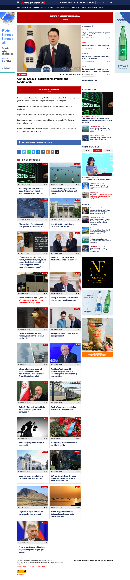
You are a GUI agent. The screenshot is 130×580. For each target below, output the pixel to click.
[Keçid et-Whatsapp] (86, 2)
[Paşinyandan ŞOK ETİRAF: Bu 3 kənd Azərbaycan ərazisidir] (32, 497)
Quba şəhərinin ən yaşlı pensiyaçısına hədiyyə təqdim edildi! (99, 187)
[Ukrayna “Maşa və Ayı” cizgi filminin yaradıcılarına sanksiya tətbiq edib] (32, 319)
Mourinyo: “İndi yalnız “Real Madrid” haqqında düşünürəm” (64, 258)
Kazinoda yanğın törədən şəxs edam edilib (31, 444)
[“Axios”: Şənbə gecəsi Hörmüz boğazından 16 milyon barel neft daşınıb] (65, 174)
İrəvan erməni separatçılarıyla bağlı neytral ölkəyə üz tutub (31, 477)
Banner (45, 164)
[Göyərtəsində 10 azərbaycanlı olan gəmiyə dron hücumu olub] (32, 209)
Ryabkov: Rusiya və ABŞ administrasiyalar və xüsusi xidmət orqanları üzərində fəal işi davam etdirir (64, 372)
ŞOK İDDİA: (101, 196)
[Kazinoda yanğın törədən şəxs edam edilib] (32, 428)
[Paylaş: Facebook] (19, 152)
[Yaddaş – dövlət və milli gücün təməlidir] (97, 164)
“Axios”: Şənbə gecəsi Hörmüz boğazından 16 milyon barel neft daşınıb (64, 190)
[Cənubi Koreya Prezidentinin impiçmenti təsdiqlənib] (49, 48)
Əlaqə (92, 560)
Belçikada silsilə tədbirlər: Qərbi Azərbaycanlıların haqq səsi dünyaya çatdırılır (100, 231)
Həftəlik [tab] (97, 150)
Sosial (50, 7)
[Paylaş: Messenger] (33, 152)
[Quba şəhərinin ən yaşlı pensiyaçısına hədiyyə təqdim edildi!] (85, 186)
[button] (57, 152)
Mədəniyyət (93, 7)
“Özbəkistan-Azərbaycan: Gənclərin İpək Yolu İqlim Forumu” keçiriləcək (100, 240)
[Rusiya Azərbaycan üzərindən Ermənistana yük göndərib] (65, 392)
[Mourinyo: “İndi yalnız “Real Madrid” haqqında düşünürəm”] (65, 243)
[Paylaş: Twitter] (24, 152)
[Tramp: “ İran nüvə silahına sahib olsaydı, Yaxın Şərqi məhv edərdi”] (65, 283)
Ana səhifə (21, 7)
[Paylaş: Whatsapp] (29, 152)
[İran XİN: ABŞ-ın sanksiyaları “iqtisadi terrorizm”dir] (65, 209)
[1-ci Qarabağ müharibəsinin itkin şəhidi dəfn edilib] (65, 428)
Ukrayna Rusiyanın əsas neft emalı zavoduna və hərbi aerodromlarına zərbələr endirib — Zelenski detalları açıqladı (33, 372)
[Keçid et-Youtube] (89, 2)
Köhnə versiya (108, 560)
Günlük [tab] (87, 150)
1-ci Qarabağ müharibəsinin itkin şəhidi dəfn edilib (64, 444)
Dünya (68, 7)
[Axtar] (111, 2)
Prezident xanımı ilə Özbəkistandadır (95, 46)
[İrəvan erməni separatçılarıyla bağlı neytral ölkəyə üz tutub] (32, 461)
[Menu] (19, 2)
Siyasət (43, 7)
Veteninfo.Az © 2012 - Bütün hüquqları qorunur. (31, 566)
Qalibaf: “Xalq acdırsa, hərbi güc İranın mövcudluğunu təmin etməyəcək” (32, 409)
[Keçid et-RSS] (92, 2)
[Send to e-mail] (52, 152)
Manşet (78, 164)
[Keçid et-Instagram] (80, 2)
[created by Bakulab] (65, 574)
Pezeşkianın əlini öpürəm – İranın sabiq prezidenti (64, 334)
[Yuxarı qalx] (124, 574)
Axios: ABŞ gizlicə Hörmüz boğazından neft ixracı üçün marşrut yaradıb (62, 514)
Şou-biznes (82, 7)
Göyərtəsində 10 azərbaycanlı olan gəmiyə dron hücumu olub (31, 225)
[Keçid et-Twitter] (77, 2)
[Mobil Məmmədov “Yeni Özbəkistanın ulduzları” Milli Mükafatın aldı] (85, 248)
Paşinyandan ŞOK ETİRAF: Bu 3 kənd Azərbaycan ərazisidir (31, 513)
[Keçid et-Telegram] (83, 2)
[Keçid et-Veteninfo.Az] (33, 2)
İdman (74, 7)
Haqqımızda (85, 560)
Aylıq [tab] (108, 150)
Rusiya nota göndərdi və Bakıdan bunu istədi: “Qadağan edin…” (96, 57)
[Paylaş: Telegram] (38, 152)
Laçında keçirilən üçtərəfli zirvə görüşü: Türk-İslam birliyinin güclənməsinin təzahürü (100, 211)
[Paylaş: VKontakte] (43, 152)
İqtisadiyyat (59, 7)
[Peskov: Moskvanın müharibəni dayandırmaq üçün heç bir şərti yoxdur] (32, 533)
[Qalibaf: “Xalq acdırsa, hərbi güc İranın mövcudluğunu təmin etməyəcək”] (32, 392)
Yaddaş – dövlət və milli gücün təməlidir (97, 179)
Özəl (29, 7)
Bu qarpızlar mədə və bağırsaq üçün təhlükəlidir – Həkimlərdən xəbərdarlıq (96, 70)
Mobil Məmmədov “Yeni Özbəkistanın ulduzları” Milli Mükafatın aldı (98, 249)
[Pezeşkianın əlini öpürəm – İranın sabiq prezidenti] (65, 319)
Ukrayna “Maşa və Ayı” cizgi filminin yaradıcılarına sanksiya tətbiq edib (31, 335)
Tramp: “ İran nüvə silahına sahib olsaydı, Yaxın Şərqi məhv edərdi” (65, 299)
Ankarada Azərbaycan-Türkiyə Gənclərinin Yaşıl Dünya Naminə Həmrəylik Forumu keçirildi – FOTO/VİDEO (100, 221)
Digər (101, 7)
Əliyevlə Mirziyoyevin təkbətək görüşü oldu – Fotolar (96, 34)
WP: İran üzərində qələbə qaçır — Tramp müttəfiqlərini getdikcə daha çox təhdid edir (64, 478)
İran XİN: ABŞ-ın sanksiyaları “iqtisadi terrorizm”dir (62, 225)
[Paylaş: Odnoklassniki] (48, 152)
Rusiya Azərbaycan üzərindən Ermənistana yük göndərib (63, 408)
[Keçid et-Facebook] (74, 2)
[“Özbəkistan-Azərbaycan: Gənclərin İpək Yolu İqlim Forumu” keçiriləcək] (85, 239)
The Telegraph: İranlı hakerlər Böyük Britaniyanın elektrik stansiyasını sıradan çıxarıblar (31, 190)
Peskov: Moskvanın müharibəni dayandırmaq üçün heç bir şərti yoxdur (32, 549)
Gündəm (36, 7)
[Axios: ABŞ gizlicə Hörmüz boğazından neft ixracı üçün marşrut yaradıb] (65, 497)
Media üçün (99, 560)
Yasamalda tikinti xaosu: (33, 300)
